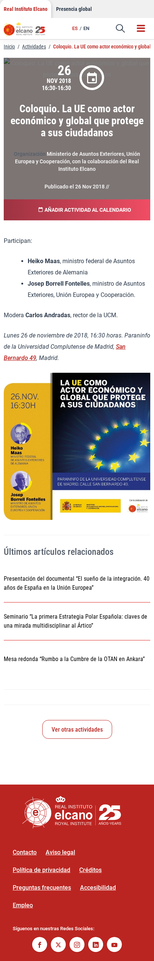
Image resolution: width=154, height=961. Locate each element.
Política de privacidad (41, 870)
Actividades (34, 47)
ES (75, 28)
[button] (120, 28)
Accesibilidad (98, 887)
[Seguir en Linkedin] (95, 945)
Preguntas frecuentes (42, 887)
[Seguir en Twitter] (58, 945)
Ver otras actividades (77, 729)
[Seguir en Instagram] (77, 945)
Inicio (9, 47)
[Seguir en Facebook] (39, 945)
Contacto (25, 852)
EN (86, 28)
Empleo (23, 905)
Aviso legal (60, 852)
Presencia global (74, 9)
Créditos (90, 870)
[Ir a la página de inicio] (28, 31)
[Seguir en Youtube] (114, 945)
